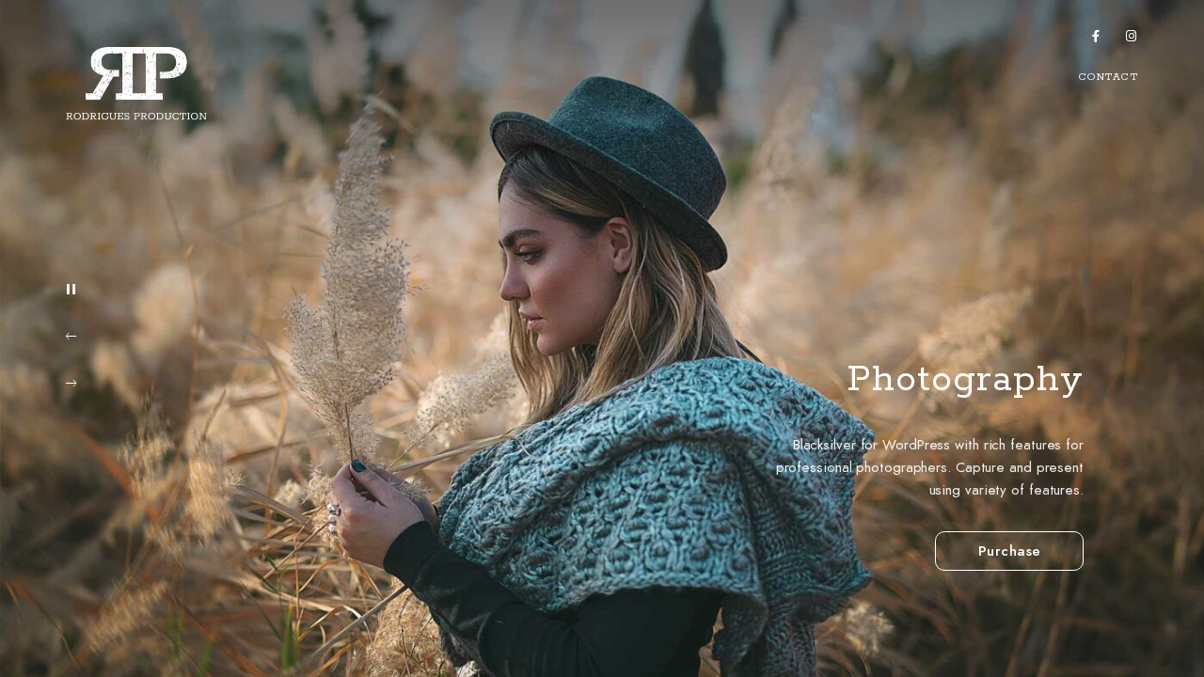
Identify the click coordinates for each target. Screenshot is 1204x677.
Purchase (1009, 551)
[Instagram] (1131, 39)
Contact (1109, 77)
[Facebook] (1096, 39)
